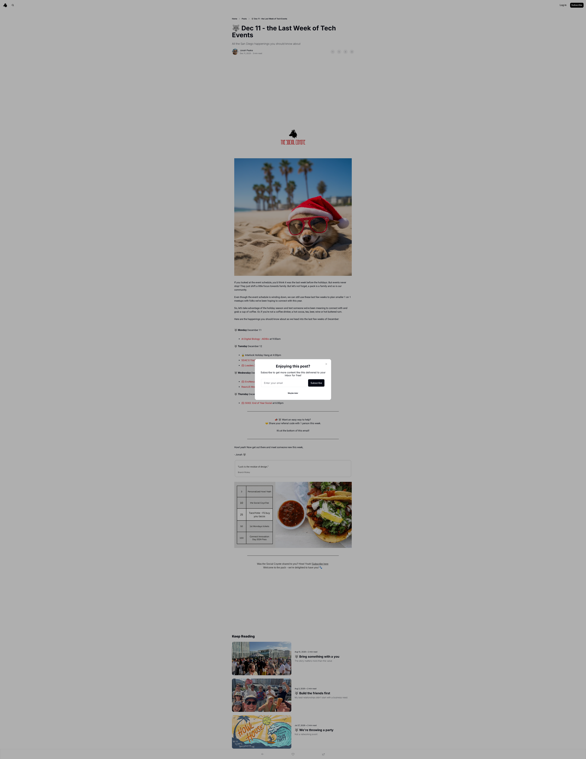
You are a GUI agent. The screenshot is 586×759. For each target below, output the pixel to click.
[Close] (326, 364)
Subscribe (316, 382)
